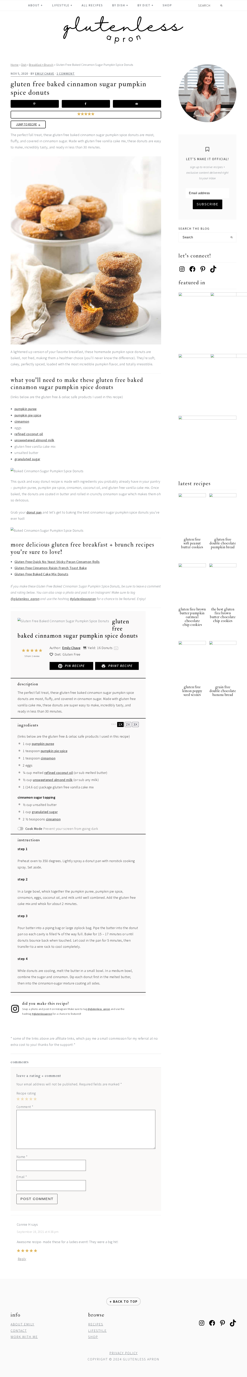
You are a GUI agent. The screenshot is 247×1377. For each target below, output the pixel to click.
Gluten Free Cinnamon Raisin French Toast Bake (50, 568)
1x (120, 724)
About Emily (22, 1324)
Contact (19, 1330)
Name (21, 1156)
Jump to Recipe (26, 124)
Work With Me (24, 1337)
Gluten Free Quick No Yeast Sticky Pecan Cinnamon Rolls (57, 561)
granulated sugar (27, 459)
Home (15, 65)
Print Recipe (120, 666)
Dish (23, 65)
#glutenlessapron (83, 599)
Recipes (95, 1324)
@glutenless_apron (25, 599)
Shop (93, 1337)
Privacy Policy (123, 1353)
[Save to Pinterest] (35, 104)
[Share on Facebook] (86, 104)
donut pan (34, 512)
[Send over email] (137, 104)
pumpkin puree (25, 409)
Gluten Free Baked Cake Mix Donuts (41, 574)
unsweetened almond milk (34, 440)
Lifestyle (97, 1330)
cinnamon (21, 421)
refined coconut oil (28, 434)
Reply (22, 1259)
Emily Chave (71, 648)
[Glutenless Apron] (123, 44)
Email (21, 1177)
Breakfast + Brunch (41, 65)
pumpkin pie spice (27, 415)
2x (128, 724)
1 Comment (66, 73)
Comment (24, 1106)
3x (135, 724)
